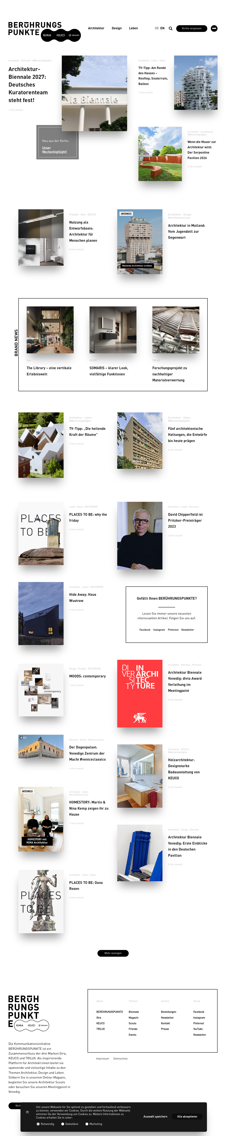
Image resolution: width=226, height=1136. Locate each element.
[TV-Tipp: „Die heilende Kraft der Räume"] (41, 445)
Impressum (102, 1058)
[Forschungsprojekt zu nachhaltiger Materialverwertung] (175, 329)
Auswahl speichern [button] (155, 1116)
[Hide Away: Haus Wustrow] (41, 613)
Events (131, 1034)
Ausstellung (207, 131)
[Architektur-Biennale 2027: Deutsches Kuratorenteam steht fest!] (94, 93)
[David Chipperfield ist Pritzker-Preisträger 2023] (139, 535)
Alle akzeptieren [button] (187, 1116)
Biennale (131, 1011)
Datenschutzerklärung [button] (87, 1117)
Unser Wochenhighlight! (54, 149)
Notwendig (47, 1124)
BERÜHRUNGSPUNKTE (98, 1011)
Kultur (163, 60)
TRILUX (156, 360)
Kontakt (163, 1023)
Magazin (131, 1017)
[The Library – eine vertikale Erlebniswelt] (50, 329)
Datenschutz (120, 1058)
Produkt (73, 214)
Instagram (159, 629)
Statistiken (72, 1124)
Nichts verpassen (192, 28)
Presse (163, 1028)
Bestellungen (163, 1011)
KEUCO (92, 214)
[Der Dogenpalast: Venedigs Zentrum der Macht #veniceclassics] (41, 746)
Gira (83, 214)
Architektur (96, 28)
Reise (80, 506)
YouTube (195, 1028)
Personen (194, 506)
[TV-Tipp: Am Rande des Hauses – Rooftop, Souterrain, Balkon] (196, 83)
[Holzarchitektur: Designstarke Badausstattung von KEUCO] (139, 776)
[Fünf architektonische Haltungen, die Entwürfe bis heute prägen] (139, 440)
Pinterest (173, 629)
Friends (131, 1028)
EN (162, 28)
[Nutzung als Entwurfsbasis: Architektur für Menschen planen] (41, 237)
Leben (133, 28)
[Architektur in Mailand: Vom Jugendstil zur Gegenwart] (139, 241)
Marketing (95, 1124)
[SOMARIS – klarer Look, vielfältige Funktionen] (113, 329)
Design (117, 28)
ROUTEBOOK (91, 506)
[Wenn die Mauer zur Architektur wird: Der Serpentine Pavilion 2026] (160, 154)
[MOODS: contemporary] (41, 690)
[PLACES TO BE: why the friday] (41, 533)
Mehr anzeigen (113, 953)
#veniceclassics (96, 739)
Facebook (144, 629)
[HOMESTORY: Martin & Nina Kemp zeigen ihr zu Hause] (41, 819)
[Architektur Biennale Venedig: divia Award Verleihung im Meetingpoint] (139, 693)
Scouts (131, 1023)
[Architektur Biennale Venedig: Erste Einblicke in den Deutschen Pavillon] (139, 853)
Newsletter (187, 629)
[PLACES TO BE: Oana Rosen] (41, 901)
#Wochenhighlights (41, 60)
